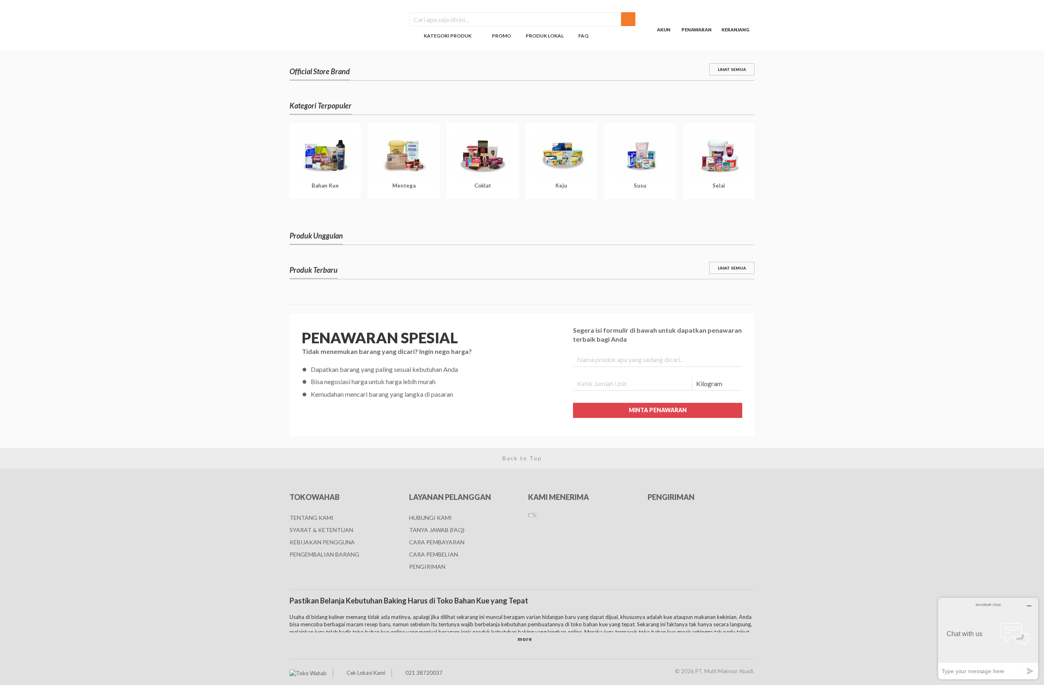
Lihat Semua (732, 69)
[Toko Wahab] (308, 673)
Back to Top (522, 458)
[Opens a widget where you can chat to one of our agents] (988, 638)
